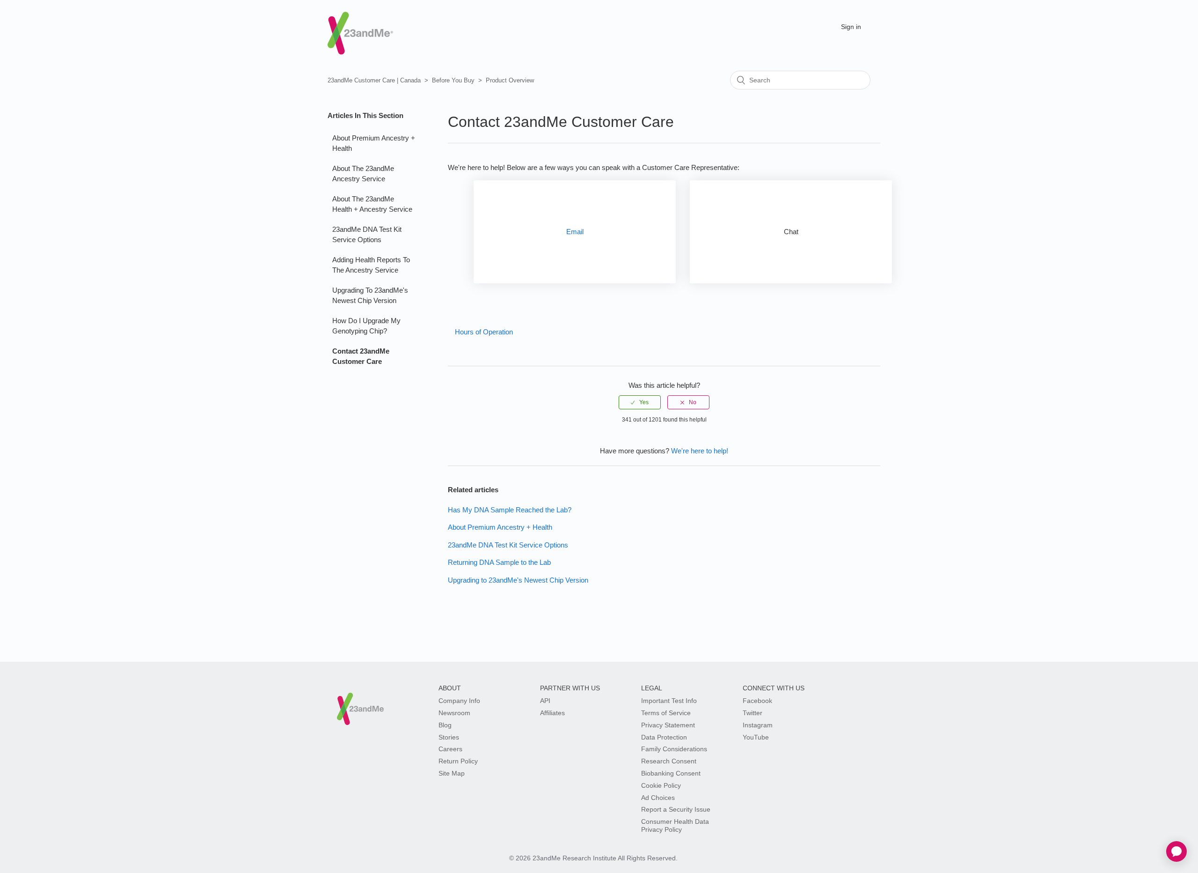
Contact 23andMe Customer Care (360, 356)
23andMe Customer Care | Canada (374, 80)
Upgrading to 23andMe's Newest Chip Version (370, 295)
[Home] (360, 25)
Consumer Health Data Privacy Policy (675, 825)
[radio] (640, 402)
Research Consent (668, 761)
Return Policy (458, 761)
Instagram (758, 725)
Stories (448, 737)
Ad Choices (658, 797)
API (545, 700)
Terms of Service (666, 713)
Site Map (451, 773)
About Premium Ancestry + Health (373, 143)
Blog (445, 725)
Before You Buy (453, 80)
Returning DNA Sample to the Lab (499, 562)
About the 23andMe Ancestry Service (363, 173)
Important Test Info (669, 700)
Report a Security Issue (675, 809)
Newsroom (454, 713)
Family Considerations (674, 749)
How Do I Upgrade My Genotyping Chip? (366, 326)
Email (575, 232)
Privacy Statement (668, 725)
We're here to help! (699, 451)
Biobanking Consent (671, 773)
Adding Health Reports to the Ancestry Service (371, 265)
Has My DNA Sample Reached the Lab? (509, 510)
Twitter (752, 713)
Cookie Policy (661, 785)
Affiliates (552, 713)
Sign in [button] (851, 26)
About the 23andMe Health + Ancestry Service (372, 204)
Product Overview (510, 80)
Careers (450, 749)
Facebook (757, 700)
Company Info (459, 700)
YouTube (756, 737)
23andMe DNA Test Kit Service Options (367, 234)
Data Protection (664, 737)
